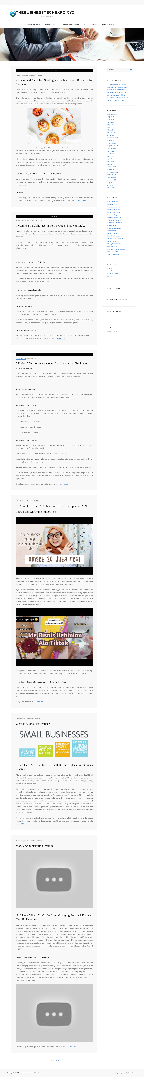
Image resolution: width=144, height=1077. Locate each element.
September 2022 (112, 114)
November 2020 (112, 172)
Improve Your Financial (22, 220)
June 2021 (110, 153)
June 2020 (110, 185)
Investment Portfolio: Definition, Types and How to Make (50, 225)
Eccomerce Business (114, 228)
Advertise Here (112, 271)
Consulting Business (71, 25)
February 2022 (112, 132)
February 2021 (112, 164)
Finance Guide (112, 233)
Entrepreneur (111, 231)
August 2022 (111, 117)
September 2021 (112, 146)
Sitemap (110, 276)
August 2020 (111, 180)
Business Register (113, 215)
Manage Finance (90, 25)
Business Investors (113, 209)
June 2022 (110, 122)
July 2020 (110, 182)
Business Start (51, 25)
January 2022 (111, 135)
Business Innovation (22, 75)
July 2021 (110, 151)
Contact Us (111, 268)
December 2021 (112, 138)
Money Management (22, 841)
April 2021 (110, 159)
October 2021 (111, 143)
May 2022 (110, 125)
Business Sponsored (114, 217)
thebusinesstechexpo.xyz (45, 12)
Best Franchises (112, 202)
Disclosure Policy (113, 273)
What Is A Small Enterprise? (33, 723)
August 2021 (111, 148)
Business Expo (112, 204)
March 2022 (111, 130)
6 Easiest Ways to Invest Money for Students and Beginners (51, 363)
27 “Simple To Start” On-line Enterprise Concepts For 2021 (51, 506)
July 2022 (110, 119)
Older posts (54, 1060)
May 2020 (110, 188)
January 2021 (111, 167)
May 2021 (110, 156)
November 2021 (112, 140)
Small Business (20, 718)
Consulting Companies (114, 223)
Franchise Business (113, 236)
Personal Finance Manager (116, 249)
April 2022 (110, 127)
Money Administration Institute (35, 845)
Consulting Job (112, 225)
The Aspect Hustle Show (115, 100)
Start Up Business (113, 254)
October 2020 (111, 175)
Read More (82, 201)
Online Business (20, 501)
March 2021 (111, 161)
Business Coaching (32, 25)
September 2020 (112, 177)
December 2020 (112, 169)
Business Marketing (113, 212)
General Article (108, 25)
